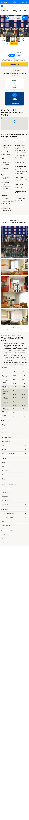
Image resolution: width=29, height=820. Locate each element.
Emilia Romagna (18, 5)
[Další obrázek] (27, 26)
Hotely (18, 55)
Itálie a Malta (11, 5)
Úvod (6, 5)
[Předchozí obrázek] (2, 26)
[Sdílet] (7, 43)
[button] (14, 122)
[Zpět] (2, 6)
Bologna (25, 5)
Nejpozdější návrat (19, 59)
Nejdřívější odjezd (6, 59)
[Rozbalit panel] (25, 425)
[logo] (5, 2)
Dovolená (11, 55)
